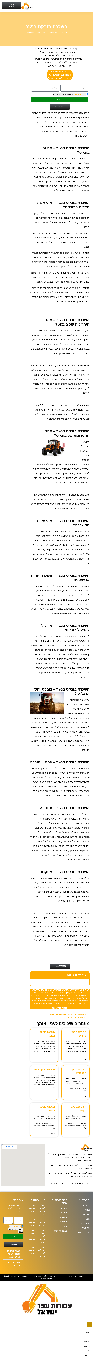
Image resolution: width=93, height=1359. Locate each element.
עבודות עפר (86, 1341)
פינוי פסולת (86, 1346)
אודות (88, 1332)
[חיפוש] (89, 1324)
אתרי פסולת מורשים (41, 1222)
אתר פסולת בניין (32, 1208)
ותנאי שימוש (57, 94)
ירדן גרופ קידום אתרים (77, 1276)
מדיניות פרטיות (67, 94)
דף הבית (64, 32)
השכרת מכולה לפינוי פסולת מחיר (42, 1236)
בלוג (88, 1351)
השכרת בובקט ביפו (44, 1069)
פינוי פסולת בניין (32, 1222)
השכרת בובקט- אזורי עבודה (50, 32)
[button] (33, 975)
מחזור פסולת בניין (32, 1250)
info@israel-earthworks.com (15, 1276)
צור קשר (87, 1355)
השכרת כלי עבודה (84, 1337)
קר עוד (84, 1059)
